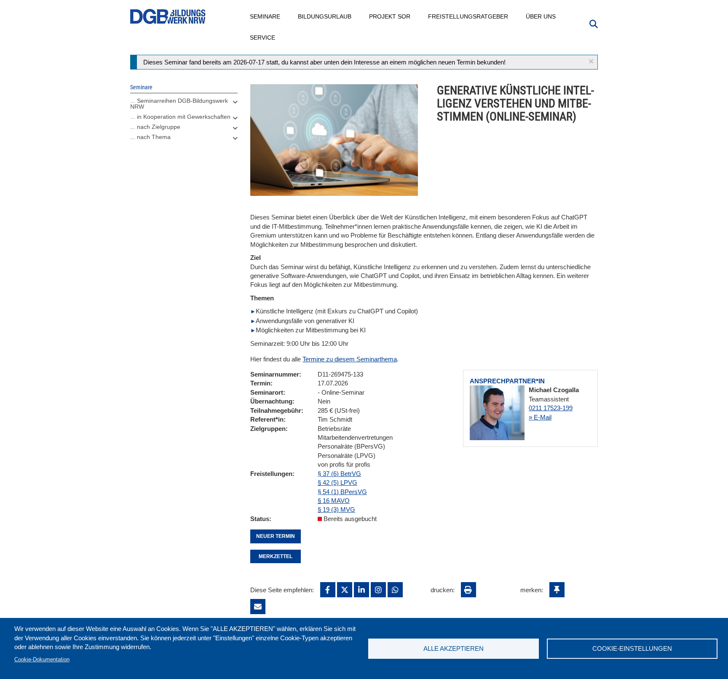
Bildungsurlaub (325, 16)
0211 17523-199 (551, 408)
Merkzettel (275, 556)
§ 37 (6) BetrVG (339, 473)
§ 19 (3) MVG (336, 509)
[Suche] (593, 23)
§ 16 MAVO (334, 500)
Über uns (541, 16)
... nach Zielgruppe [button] (155, 127)
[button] (591, 61)
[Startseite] (168, 17)
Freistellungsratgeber (468, 16)
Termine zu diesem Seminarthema (349, 359)
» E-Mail (540, 417)
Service (263, 37)
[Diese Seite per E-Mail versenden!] (257, 606)
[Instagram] (378, 589)
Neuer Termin (275, 536)
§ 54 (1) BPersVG (342, 491)
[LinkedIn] (361, 589)
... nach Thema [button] (150, 137)
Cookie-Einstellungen (632, 648)
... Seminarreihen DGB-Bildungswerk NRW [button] (179, 104)
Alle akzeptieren (453, 648)
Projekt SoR (390, 16)
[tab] (184, 106)
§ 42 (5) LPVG (337, 482)
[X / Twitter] (344, 589)
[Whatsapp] (395, 589)
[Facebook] (327, 589)
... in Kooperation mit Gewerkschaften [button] (180, 117)
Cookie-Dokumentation (42, 659)
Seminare (265, 16)
